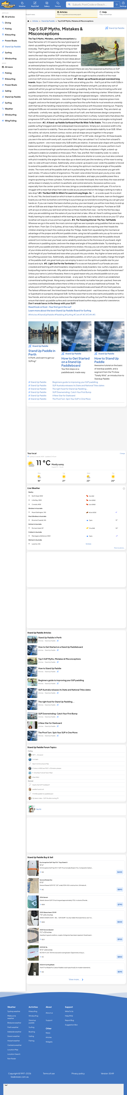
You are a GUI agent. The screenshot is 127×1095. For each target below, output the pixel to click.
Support (49, 1020)
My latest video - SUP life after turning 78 (45, 798)
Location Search (13, 1054)
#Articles (32, 314)
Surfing (31, 1027)
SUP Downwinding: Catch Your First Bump (71, 392)
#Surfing (69, 314)
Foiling (30, 751)
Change (122, 453)
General (30, 781)
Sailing (31, 1036)
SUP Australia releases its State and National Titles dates (78, 385)
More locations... (119, 548)
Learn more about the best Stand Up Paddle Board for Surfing (59, 310)
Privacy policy (78, 1073)
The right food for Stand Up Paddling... (70, 388)
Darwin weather (13, 1036)
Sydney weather (13, 1011)
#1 (81, 314)
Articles (35, 21)
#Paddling (59, 314)
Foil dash (35, 759)
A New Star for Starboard (63, 395)
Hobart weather (13, 1041)
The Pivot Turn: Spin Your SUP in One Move (71, 399)
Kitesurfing (33, 1011)
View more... (75, 979)
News (48, 1033)
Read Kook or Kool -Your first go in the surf (49, 307)
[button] (116, 4)
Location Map (12, 1050)
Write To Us (69, 1011)
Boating (32, 1032)
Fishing (31, 1041)
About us (49, 1013)
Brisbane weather (14, 1023)
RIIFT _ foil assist (37, 755)
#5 (94, 314)
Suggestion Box (71, 1025)
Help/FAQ (69, 1016)
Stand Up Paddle (48, 21)
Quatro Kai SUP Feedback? (41, 785)
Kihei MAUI (35, 777)
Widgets (49, 1042)
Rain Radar (11, 1058)
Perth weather (12, 1027)
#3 (87, 314)
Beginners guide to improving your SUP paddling (75, 382)
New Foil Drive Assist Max (40, 764)
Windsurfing (33, 1016)
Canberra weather (14, 1045)
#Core (76, 314)
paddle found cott (38, 789)
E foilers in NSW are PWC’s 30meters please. (47, 768)
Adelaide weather (14, 1032)
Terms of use (49, 1073)
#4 (90, 314)
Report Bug (69, 1020)
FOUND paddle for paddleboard (42, 794)
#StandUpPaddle (45, 314)
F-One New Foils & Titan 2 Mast (42, 773)
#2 (84, 314)
